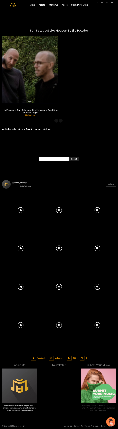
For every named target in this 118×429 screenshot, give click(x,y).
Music (30, 101)
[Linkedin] (107, 2)
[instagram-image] (20, 209)
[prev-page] (56, 121)
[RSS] (69, 358)
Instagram (59, 358)
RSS (74, 358)
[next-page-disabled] (61, 121)
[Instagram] (102, 2)
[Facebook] (97, 2)
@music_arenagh (19, 182)
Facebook (41, 358)
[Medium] (112, 2)
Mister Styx (30, 115)
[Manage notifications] (112, 424)
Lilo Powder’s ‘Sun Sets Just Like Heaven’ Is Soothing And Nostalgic (30, 111)
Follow (111, 184)
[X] (113, 7)
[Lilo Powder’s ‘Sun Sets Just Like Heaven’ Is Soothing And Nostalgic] (30, 69)
